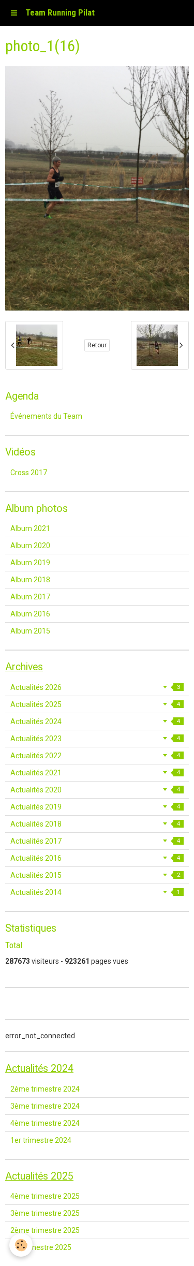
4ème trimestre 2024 (45, 1123)
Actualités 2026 (95, 687)
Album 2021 (30, 528)
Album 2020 (30, 545)
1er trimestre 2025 (40, 1247)
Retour (97, 345)
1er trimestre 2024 (40, 1140)
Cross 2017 (28, 472)
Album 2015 (30, 631)
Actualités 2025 (95, 704)
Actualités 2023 (95, 738)
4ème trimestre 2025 (45, 1196)
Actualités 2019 (95, 807)
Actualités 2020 (95, 790)
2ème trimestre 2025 (45, 1230)
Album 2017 (30, 597)
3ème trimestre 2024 (45, 1106)
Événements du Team (46, 416)
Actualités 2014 (95, 892)
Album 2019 (30, 562)
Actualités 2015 (95, 875)
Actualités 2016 (95, 858)
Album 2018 (30, 580)
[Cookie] (21, 1245)
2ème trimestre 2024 (45, 1089)
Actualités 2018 (95, 824)
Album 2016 (30, 614)
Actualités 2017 (95, 841)
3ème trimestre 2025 (45, 1213)
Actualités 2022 (95, 756)
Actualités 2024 (95, 721)
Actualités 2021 (95, 773)
